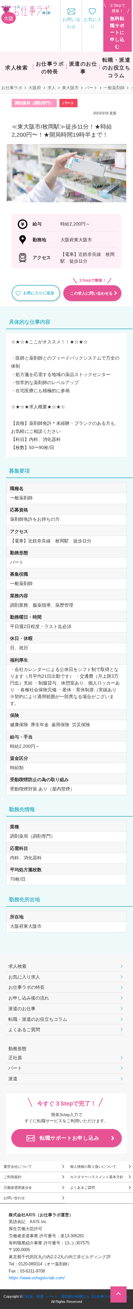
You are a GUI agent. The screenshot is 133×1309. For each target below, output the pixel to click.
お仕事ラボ (11, 87)
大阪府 (34, 87)
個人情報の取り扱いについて (93, 1166)
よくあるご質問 (24, 1029)
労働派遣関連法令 (18, 1187)
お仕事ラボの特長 (26, 987)
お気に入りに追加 (38, 293)
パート (91, 87)
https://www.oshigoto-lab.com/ (37, 1277)
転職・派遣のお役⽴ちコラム (37, 1019)
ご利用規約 (12, 1177)
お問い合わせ (14, 1198)
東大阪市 (70, 87)
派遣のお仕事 (22, 1008)
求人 (51, 87)
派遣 (12, 1078)
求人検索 (17, 966)
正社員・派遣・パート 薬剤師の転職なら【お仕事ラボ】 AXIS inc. (76, 1296)
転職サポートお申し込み (69, 1138)
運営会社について (18, 1166)
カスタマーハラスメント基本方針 (96, 1177)
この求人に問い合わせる (91, 293)
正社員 (15, 1057)
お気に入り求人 (24, 976)
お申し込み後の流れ (28, 997)
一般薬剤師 (114, 87)
